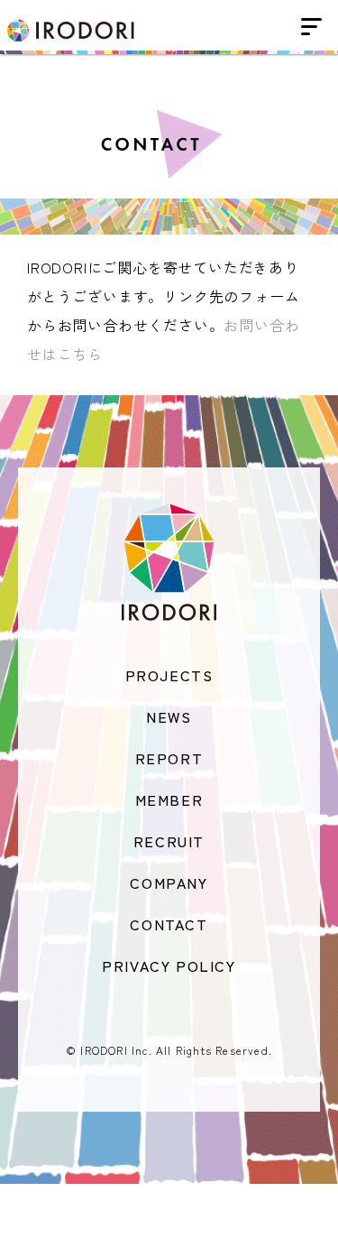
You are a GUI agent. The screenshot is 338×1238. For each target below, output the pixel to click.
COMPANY (168, 882)
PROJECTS (169, 675)
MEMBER (169, 799)
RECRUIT (169, 841)
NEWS (168, 716)
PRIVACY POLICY (168, 965)
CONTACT (168, 924)
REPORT (169, 758)
